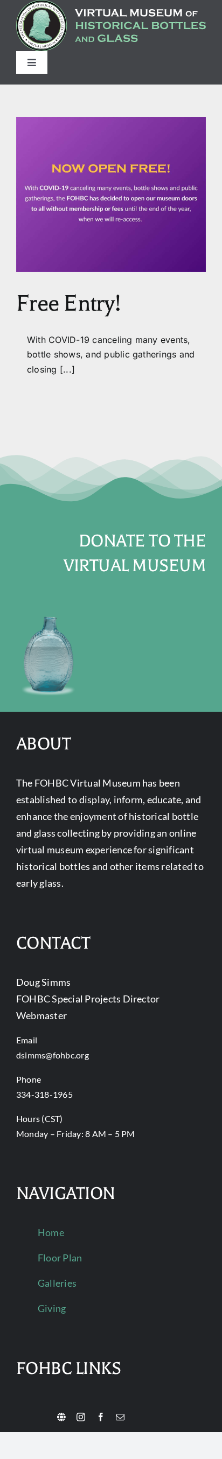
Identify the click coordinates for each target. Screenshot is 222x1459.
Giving (52, 1308)
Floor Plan (60, 1258)
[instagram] (81, 1417)
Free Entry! (68, 303)
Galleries (57, 1283)
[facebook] (100, 1417)
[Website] (61, 1417)
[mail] (120, 1417)
